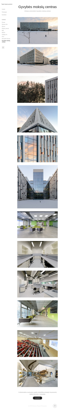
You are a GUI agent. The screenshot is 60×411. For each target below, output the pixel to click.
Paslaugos (4, 12)
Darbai (4, 19)
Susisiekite (37, 398)
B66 (3, 30)
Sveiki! (3, 9)
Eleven (3, 26)
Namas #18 (4, 24)
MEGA (3, 32)
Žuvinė (3, 22)
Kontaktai (4, 14)
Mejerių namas (5, 28)
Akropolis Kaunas (6, 38)
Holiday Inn (4, 34)
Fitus (3, 36)
